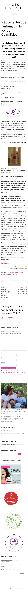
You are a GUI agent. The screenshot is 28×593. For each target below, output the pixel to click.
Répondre (7, 323)
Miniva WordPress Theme (17, 588)
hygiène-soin (12, 280)
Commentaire (4, 335)
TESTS (6, 280)
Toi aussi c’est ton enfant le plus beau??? (22, 290)
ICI (6, 435)
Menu (14, 14)
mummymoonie (9, 317)
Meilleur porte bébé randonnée (9, 569)
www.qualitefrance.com (16, 202)
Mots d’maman (5, 263)
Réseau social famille (6, 560)
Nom (2, 352)
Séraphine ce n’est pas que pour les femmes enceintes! (5, 292)
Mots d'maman (14, 6)
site (22, 257)
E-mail (3, 357)
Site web (3, 362)
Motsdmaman (17, 37)
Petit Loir (22, 573)
